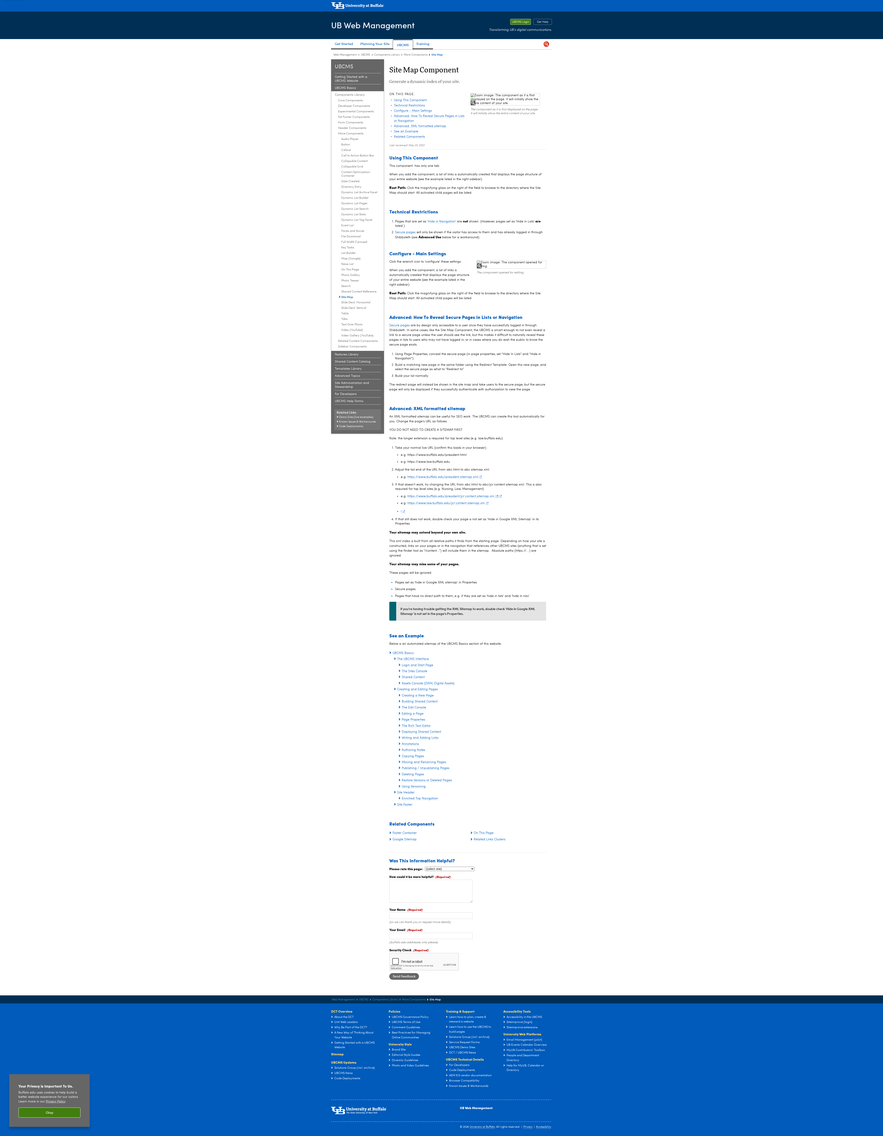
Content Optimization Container (355, 174)
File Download (351, 236)
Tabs (344, 319)
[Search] (546, 44)
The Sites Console (414, 671)
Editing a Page (413, 713)
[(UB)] (441, 6)
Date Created (350, 181)
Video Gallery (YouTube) (357, 335)
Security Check (400, 950)
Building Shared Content (420, 701)
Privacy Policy (55, 1101)
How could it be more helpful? (411, 876)
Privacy (528, 1127)
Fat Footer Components (354, 117)
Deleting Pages (413, 774)
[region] (49, 1100)
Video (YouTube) (352, 330)
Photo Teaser (350, 280)
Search (346, 286)
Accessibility (543, 1127)
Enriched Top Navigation (420, 798)
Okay (49, 1112)
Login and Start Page (417, 665)
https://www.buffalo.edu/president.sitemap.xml (442, 477)
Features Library (346, 354)
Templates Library (348, 368)
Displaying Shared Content (421, 731)
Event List (347, 225)
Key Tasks (347, 247)
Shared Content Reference (358, 291)
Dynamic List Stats (353, 214)
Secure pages (405, 232)
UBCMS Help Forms (349, 401)
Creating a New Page (418, 695)
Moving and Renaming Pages (424, 762)
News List (347, 264)
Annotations (410, 744)
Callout (346, 150)
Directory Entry (351, 186)
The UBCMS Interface (413, 659)
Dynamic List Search (355, 208)
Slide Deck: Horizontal (355, 302)
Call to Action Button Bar (357, 155)
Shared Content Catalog (352, 361)
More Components (415, 55)
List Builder (348, 253)
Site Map (347, 297)
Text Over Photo (352, 324)
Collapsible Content (354, 161)
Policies (394, 1011)
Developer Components (354, 106)
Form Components (350, 122)
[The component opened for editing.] (511, 264)
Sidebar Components (352, 346)
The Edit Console (414, 707)
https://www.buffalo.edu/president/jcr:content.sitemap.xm (450, 496)
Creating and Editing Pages (417, 689)
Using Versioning (414, 786)
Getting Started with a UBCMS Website (351, 78)
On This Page (350, 269)
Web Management (345, 55)
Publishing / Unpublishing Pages (425, 768)
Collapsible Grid (352, 166)
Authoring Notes (413, 750)
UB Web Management (373, 25)
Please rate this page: (406, 868)
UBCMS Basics (345, 88)
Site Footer (404, 804)
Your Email (397, 929)
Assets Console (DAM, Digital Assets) (428, 683)
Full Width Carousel (354, 242)
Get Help (540, 22)
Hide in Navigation (441, 221)
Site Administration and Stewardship (352, 385)
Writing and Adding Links (420, 737)
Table (345, 313)
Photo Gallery (350, 275)
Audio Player (349, 139)
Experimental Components (356, 111)
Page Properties (413, 719)
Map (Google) (351, 258)
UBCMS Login (519, 22)
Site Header (406, 792)
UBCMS (365, 55)
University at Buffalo (482, 1127)
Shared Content (413, 677)
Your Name (397, 909)
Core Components (350, 100)
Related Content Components (358, 341)
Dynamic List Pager (354, 203)
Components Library (387, 55)
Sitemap (337, 1054)
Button (345, 144)
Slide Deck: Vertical (353, 308)
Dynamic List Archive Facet (359, 192)
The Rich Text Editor (416, 725)
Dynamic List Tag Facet (356, 220)
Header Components (352, 128)
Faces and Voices (352, 231)
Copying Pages (413, 756)
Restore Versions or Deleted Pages (427, 780)
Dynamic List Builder (355, 197)
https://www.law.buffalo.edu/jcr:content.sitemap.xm (446, 503)
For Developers (346, 394)
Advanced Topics (347, 376)
